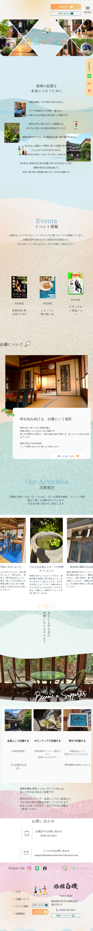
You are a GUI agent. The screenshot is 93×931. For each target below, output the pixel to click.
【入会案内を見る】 (18, 766)
